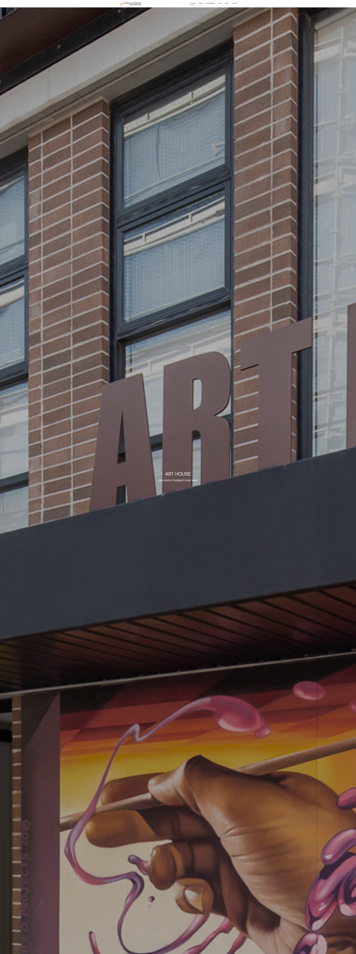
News (227, 3)
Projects (192, 3)
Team (220, 3)
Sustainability (210, 3)
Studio (200, 3)
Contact (234, 3)
